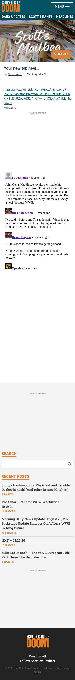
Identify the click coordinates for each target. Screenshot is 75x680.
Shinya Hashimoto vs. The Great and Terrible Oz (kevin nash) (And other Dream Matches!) (36, 487)
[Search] (69, 464)
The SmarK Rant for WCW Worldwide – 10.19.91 (32, 504)
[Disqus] (37, 221)
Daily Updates (13, 17)
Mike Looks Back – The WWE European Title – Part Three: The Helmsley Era (37, 555)
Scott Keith (15, 74)
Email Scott (37, 656)
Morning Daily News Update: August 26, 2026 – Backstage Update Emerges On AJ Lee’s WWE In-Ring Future (37, 523)
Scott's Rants (41, 17)
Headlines (64, 17)
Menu (60, 6)
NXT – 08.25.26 (13, 540)
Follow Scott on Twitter (37, 661)
